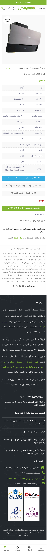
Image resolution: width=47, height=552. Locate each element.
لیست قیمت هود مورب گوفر (18, 266)
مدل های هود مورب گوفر (20, 269)
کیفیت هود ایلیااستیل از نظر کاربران (29, 413)
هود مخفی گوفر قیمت (22, 279)
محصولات (35, 68)
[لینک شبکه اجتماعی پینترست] (20, 286)
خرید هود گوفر (36, 257)
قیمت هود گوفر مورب (34, 263)
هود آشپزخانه (31, 362)
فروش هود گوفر (32, 260)
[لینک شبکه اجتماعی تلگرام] (13, 286)
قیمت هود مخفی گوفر (18, 263)
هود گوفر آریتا (11, 272)
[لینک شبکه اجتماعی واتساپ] (16, 286)
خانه (43, 68)
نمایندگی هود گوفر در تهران (32, 272)
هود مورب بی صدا (8, 279)
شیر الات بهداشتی (10, 367)
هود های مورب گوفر (13, 282)
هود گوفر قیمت (28, 275)
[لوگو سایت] (27, 8)
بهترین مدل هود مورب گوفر (23, 253)
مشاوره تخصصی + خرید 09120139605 (23, 208)
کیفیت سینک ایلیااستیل (34, 431)
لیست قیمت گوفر (34, 266)
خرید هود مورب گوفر (24, 257)
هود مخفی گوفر (35, 279)
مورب (21, 68)
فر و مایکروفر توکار (28, 367)
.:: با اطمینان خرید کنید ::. (23, 2)
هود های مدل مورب (26, 282)
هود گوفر (20, 272)
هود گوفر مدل (17, 275)
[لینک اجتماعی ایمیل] (23, 286)
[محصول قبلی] (9, 68)
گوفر (14, 249)
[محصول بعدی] (3, 68)
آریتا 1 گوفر (36, 253)
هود (27, 68)
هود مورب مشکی (39, 282)
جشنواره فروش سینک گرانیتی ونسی (23, 178)
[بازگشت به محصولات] (6, 68)
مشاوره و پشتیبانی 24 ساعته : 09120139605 (23, 479)
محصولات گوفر (33, 269)
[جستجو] (13, 8)
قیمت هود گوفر (21, 260)
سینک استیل (15, 362)
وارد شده (18, 238)
